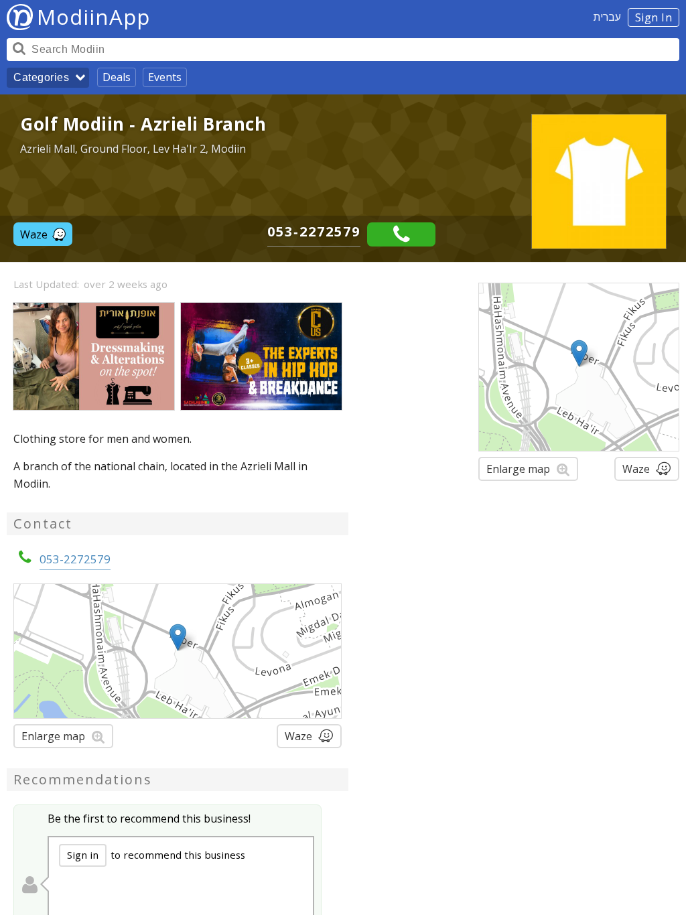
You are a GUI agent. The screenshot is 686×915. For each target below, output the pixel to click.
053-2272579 (313, 231)
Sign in (82, 855)
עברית (607, 16)
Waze (34, 234)
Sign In (654, 17)
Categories (41, 77)
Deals (116, 77)
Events (165, 77)
